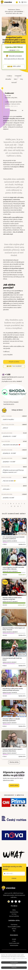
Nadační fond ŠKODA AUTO (10, 403)
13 (14, 506)
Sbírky (14, 910)
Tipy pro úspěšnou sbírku (14, 927)
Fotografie (18, 76)
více (14, 958)
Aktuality (8, 79)
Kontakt (14, 939)
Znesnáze (13, 935)
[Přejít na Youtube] (16, 902)
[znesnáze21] (6, 2)
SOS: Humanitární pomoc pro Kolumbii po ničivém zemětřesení (13, 538)
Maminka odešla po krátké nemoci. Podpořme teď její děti (12, 599)
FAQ (21, 79)
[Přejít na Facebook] (9, 902)
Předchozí (3, 503)
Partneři (14, 82)
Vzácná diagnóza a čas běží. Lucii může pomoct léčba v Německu (13, 568)
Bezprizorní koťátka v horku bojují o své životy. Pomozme (14, 629)
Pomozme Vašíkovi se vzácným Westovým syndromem (11, 720)
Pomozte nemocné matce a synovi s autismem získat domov (12, 750)
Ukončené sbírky (14, 912)
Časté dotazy (14, 925)
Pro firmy (14, 914)
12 (11, 506)
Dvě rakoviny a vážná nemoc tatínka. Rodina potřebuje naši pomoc (13, 690)
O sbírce (9, 76)
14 (17, 506)
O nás (14, 941)
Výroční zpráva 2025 (14, 943)
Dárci (15, 79)
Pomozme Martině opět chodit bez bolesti (12, 659)
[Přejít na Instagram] (12, 902)
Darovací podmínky (14, 916)
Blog (14, 931)
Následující (20, 506)
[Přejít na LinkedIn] (19, 902)
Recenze (14, 929)
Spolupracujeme (14, 945)
